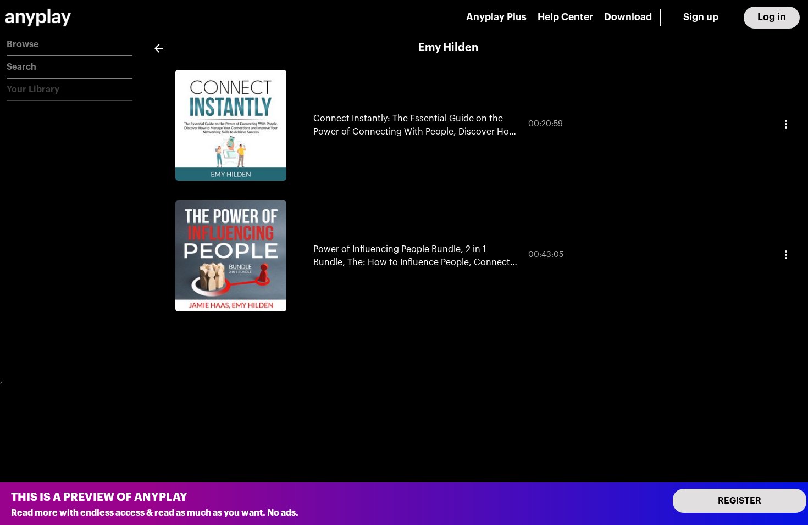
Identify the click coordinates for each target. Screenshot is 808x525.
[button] (69, 44)
